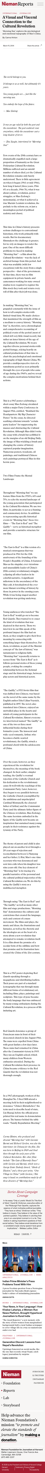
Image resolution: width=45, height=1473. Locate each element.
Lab (6, 1398)
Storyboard (11, 1405)
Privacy (26, 1467)
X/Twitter (38, 1375)
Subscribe (38, 1371)
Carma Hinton (11, 37)
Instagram (38, 1379)
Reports (9, 1390)
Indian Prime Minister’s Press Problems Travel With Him (18, 1283)
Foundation (11, 1383)
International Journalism (16, 13)
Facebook (39, 1382)
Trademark (19, 1467)
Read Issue (21, 1234)
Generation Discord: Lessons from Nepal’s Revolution (21, 1344)
